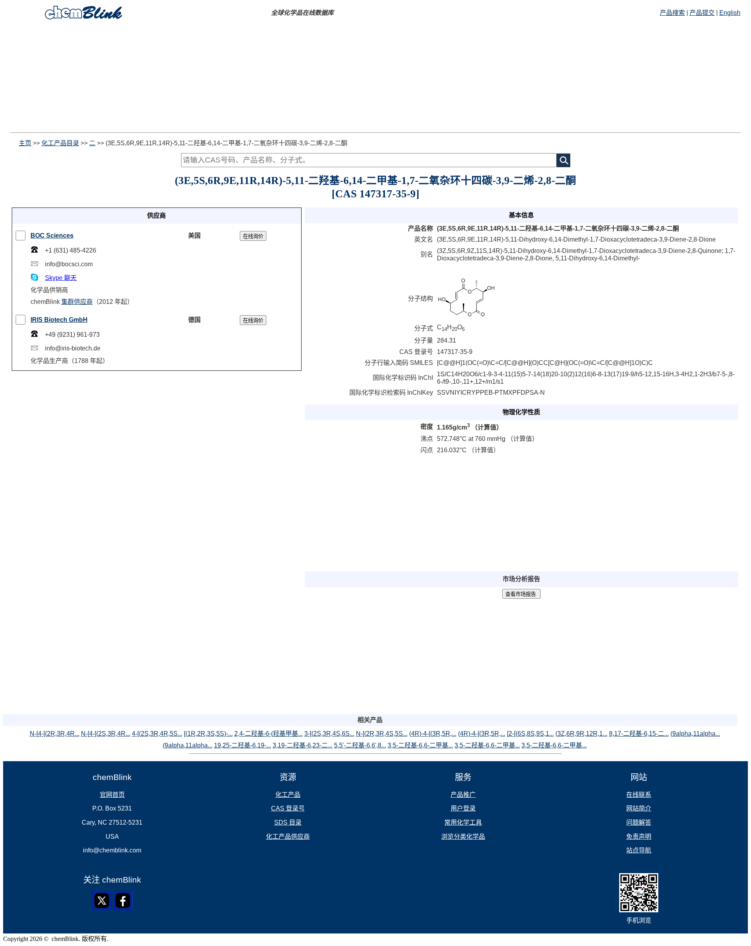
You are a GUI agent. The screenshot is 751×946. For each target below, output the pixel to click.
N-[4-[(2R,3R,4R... (54, 733)
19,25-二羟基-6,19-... (242, 745)
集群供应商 (77, 301)
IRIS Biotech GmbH (59, 319)
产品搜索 (672, 12)
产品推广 (463, 794)
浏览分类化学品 (463, 836)
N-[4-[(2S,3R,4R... (105, 733)
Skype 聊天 (61, 277)
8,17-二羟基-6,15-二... (639, 733)
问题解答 (638, 822)
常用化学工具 (463, 822)
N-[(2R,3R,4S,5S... (382, 733)
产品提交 (702, 12)
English (729, 12)
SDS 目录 (288, 822)
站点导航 (638, 850)
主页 (25, 143)
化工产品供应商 (288, 836)
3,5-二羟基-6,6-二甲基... (420, 745)
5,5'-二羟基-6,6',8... (360, 745)
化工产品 (287, 794)
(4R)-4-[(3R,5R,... (432, 733)
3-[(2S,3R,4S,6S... (329, 733)
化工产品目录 (60, 143)
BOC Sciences (52, 235)
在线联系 (638, 794)
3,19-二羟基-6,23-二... (302, 745)
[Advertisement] (238, 77)
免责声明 (638, 836)
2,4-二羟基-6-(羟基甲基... (268, 733)
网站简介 (638, 808)
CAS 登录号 (288, 808)
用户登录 (463, 808)
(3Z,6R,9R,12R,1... (581, 733)
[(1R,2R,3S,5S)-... (208, 733)
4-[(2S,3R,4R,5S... (157, 733)
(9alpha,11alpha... (695, 733)
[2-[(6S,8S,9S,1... (530, 733)
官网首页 (112, 794)
